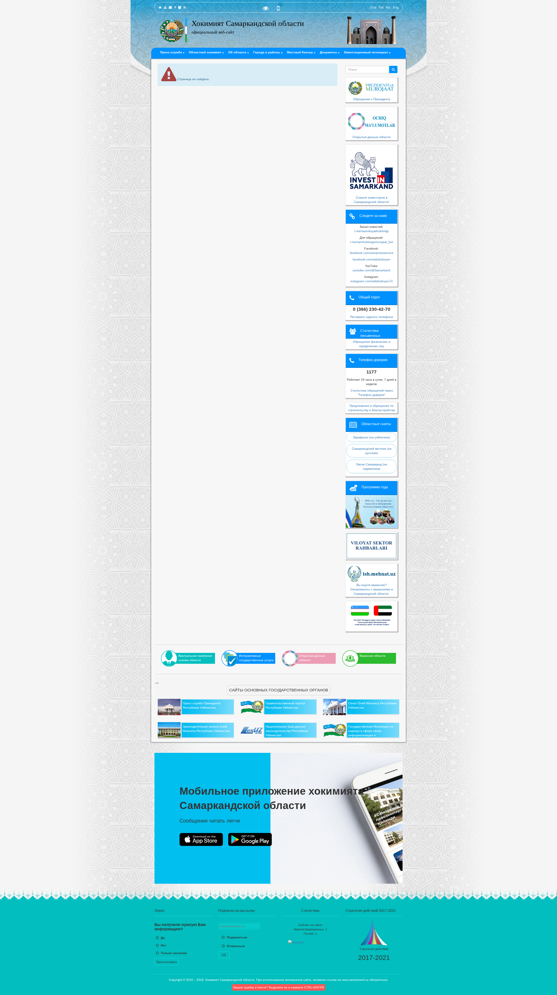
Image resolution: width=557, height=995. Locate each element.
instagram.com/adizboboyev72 (372, 281)
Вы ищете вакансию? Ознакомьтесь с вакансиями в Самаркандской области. (371, 589)
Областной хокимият (205, 52)
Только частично (174, 953)
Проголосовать (166, 962)
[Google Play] (250, 839)
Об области (237, 52)
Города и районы (267, 52)
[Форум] (179, 7)
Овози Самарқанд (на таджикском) (371, 466)
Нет (163, 945)
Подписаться (237, 937)
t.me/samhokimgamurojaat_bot (371, 242)
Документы (329, 52)
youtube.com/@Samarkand (371, 270)
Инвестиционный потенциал (366, 52)
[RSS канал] (184, 7)
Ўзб (381, 7)
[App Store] (201, 839)
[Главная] (160, 7)
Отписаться (236, 946)
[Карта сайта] (165, 7)
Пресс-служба (171, 52)
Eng (395, 7)
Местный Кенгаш (300, 52)
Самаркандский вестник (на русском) (371, 451)
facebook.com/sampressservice (371, 253)
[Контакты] (170, 7)
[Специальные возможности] (266, 9)
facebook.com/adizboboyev (371, 259)
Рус (388, 7)
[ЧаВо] (175, 7)
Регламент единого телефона (371, 317)
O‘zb (373, 7)
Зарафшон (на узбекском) (371, 437)
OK (224, 955)
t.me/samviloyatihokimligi (371, 231)
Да (163, 937)
